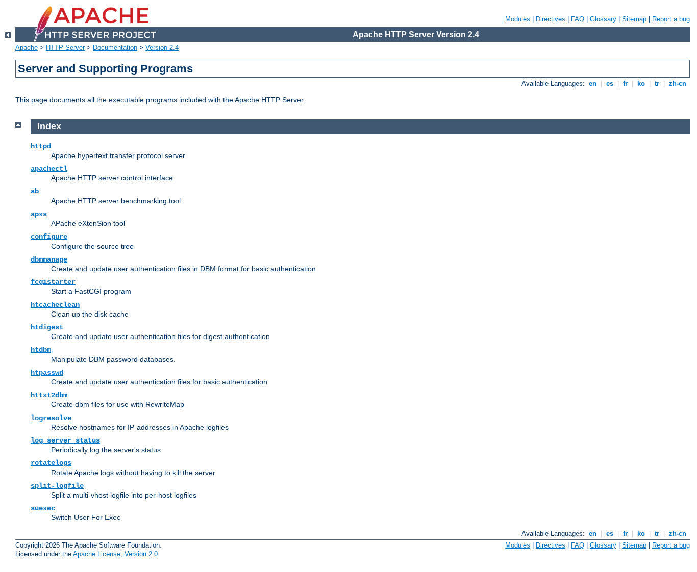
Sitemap (634, 19)
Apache (26, 47)
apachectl (49, 169)
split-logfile (57, 486)
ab (35, 191)
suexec (43, 508)
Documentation (115, 47)
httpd (41, 146)
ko (641, 83)
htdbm (41, 350)
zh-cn (677, 83)
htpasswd (47, 373)
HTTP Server (65, 47)
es (609, 83)
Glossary (603, 19)
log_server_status (65, 440)
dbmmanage (49, 259)
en (593, 83)
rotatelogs (51, 463)
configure (49, 236)
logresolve (51, 418)
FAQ (577, 19)
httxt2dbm (49, 395)
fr (625, 83)
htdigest (47, 327)
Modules (517, 19)
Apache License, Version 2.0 (115, 554)
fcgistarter (53, 282)
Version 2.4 (162, 47)
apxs (39, 214)
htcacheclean (55, 305)
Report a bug (671, 19)
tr (657, 83)
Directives (550, 19)
